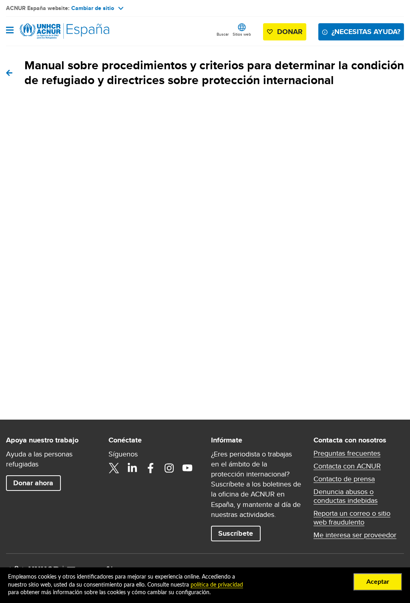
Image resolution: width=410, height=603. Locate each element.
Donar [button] (290, 31)
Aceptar (377, 582)
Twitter (114, 468)
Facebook (150, 468)
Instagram (169, 468)
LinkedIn (132, 468)
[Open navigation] (10, 31)
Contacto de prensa (344, 478)
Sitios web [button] (242, 34)
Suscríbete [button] (235, 533)
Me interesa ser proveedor (355, 535)
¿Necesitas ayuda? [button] (366, 31)
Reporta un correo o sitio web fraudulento (352, 518)
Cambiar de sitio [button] (92, 8)
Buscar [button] (223, 34)
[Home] (47, 31)
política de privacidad (217, 585)
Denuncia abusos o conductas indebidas (346, 496)
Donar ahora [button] (33, 483)
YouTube (187, 468)
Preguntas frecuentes (347, 453)
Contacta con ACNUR (347, 466)
